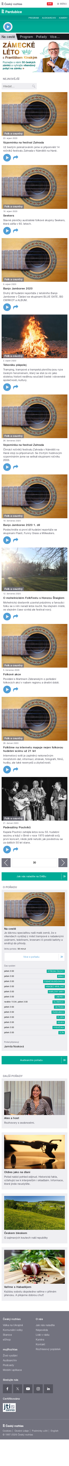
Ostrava (59, 1007)
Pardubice (58, 1012)
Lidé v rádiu (43, 1334)
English (54, 1431)
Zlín (61, 1033)
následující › (62, 862)
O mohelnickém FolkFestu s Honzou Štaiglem (34, 597)
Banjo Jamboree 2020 (18, 288)
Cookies (7, 1431)
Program (34, 18)
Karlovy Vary (56, 992)
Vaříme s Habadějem (17, 1287)
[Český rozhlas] (12, 4)
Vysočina (58, 1027)
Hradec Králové (55, 986)
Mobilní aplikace (12, 1369)
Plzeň (60, 1017)
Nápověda (42, 1330)
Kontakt (40, 1344)
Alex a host (11, 1118)
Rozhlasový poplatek (48, 1349)
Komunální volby (13, 1330)
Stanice (7, 1334)
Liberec (60, 997)
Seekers (8, 215)
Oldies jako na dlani (17, 1172)
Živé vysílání (10, 1355)
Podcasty (8, 1365)
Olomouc (58, 1002)
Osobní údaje (22, 1431)
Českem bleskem (15, 1233)
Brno (61, 976)
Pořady (41, 37)
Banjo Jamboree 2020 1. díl (21, 525)
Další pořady (13, 1076)
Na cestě (10, 928)
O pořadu (10, 887)
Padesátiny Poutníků (17, 827)
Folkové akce (12, 674)
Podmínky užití (40, 1431)
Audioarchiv (49, 18)
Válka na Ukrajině (13, 1325)
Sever (61, 1022)
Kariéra (40, 1339)
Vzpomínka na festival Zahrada (23, 142)
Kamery (63, 18)
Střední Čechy (56, 971)
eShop (7, 1339)
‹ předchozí (6, 862)
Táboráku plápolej (14, 364)
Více (55, 37)
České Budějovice (54, 981)
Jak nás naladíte (45, 1325)
